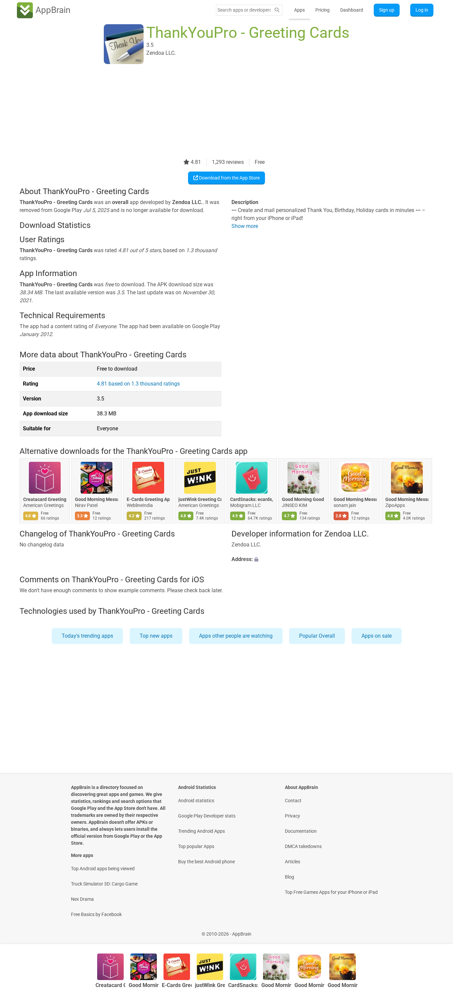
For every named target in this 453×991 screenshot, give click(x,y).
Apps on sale (376, 636)
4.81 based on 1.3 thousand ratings (138, 384)
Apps (299, 10)
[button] (332, 559)
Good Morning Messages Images (355, 499)
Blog (289, 877)
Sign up (386, 10)
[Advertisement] (219, 111)
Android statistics (196, 800)
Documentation (301, 831)
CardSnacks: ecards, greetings (251, 499)
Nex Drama (82, 899)
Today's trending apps (87, 636)
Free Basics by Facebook (96, 914)
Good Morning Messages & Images (406, 499)
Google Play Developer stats (206, 815)
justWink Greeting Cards (200, 499)
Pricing (322, 10)
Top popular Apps (196, 846)
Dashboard (351, 10)
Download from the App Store (229, 177)
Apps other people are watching (236, 636)
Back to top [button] (436, 930)
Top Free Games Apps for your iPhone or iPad (331, 892)
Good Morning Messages (96, 499)
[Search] (277, 10)
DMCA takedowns (303, 846)
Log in (422, 10)
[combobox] (244, 10)
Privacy (292, 815)
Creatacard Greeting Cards (44, 499)
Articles (292, 861)
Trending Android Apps (201, 831)
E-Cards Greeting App (148, 499)
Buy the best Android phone (206, 861)
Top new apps (156, 636)
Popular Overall (317, 636)
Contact (293, 800)
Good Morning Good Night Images (303, 499)
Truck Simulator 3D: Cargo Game (104, 883)
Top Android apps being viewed (103, 868)
